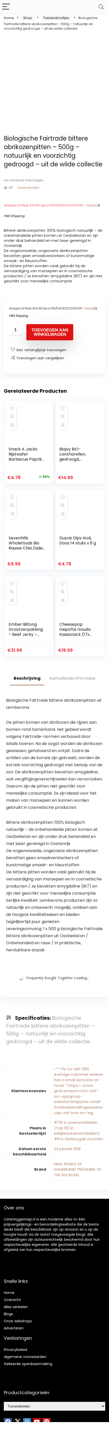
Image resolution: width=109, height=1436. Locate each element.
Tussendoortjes (56, 17)
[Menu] (6, 7)
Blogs (8, 1313)
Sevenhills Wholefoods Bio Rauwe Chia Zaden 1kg (27, 545)
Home (9, 17)
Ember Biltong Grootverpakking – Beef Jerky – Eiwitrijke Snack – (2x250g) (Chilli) (26, 634)
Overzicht (12, 1299)
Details (91, 205)
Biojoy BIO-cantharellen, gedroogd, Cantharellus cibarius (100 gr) (75, 459)
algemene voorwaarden (25, 1356)
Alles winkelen (16, 1306)
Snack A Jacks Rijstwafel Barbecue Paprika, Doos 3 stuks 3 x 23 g (27, 459)
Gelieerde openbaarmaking (28, 1363)
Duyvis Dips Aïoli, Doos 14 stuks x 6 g (77, 540)
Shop (27, 17)
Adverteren (14, 1328)
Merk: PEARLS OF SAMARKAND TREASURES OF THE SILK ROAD (77, 1169)
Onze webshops (18, 1321)
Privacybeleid (15, 1349)
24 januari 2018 (67, 1148)
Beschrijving (27, 678)
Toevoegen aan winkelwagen (49, 332)
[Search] (101, 7)
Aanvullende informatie (72, 678)
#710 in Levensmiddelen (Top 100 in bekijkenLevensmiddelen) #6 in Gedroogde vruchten (78, 1131)
